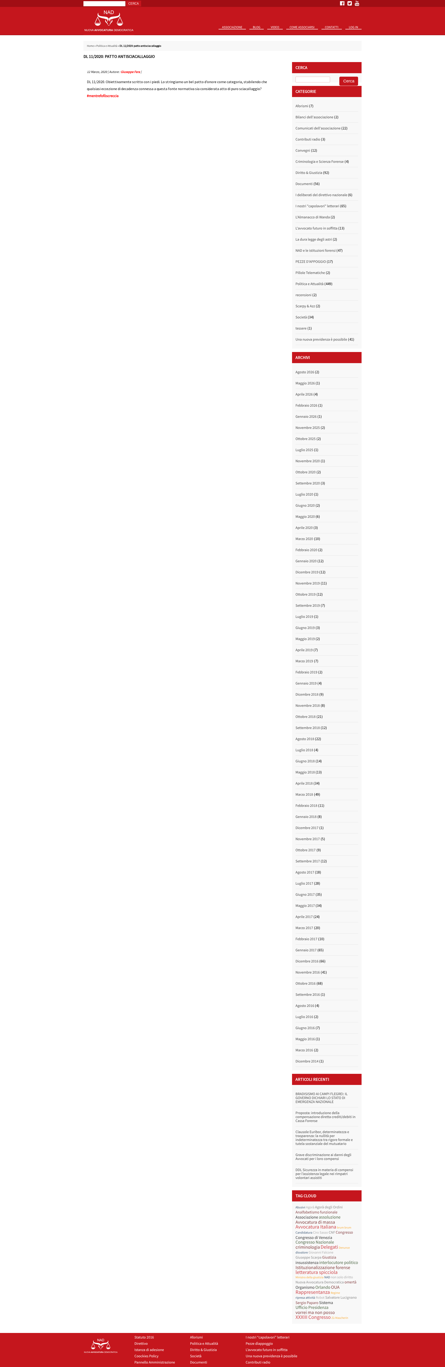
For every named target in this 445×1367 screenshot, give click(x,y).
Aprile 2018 (304, 783)
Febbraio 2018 (306, 805)
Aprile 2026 (304, 394)
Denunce (344, 1248)
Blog (257, 27)
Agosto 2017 (305, 872)
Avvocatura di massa (315, 1222)
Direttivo (141, 1343)
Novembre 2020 (308, 461)
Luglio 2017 (304, 883)
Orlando (322, 1287)
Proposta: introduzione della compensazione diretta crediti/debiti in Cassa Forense (326, 1117)
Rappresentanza (313, 1292)
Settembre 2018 (308, 728)
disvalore (302, 1252)
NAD (327, 1277)
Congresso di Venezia (314, 1237)
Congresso (344, 1232)
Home (90, 46)
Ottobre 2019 (306, 594)
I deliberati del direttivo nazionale (321, 195)
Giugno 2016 (305, 1028)
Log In (353, 27)
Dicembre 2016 (307, 961)
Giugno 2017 (305, 894)
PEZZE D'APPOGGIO (311, 261)
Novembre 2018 (308, 705)
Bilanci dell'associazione (314, 117)
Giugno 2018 (305, 761)
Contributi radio (308, 139)
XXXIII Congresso (313, 1317)
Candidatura (304, 1232)
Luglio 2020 (304, 494)
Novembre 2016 (308, 972)
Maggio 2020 (305, 516)
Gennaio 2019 (306, 683)
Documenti (304, 184)
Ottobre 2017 (306, 850)
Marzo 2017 (304, 928)
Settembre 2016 (308, 994)
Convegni (303, 150)
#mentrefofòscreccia (103, 96)
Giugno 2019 (305, 627)
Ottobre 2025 (306, 439)
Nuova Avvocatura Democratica (320, 1282)
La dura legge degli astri (314, 239)
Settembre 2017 (308, 861)
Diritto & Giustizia (309, 172)
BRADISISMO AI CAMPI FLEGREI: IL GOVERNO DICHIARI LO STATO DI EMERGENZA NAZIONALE (322, 1098)
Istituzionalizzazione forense (323, 1267)
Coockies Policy (146, 1356)
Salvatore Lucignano (341, 1297)
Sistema (326, 1302)
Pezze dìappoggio (259, 1343)
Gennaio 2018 (306, 816)
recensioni (304, 295)
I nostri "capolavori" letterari (317, 206)
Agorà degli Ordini (329, 1207)
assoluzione (329, 1217)
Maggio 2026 (305, 383)
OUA (335, 1287)
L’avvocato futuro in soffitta (267, 1350)
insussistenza (307, 1262)
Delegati (329, 1247)
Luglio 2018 (304, 750)
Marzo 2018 (304, 794)
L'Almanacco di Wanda (313, 217)
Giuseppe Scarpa (308, 1257)
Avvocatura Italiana (316, 1227)
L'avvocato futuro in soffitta (316, 228)
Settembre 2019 (308, 605)
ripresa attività (305, 1297)
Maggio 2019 (305, 639)
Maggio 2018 (305, 772)
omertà (350, 1282)
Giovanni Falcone (320, 1252)
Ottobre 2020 (306, 472)
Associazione (232, 27)
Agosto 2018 (305, 739)
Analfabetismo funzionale (316, 1212)
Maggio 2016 (305, 1039)
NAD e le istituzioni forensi (316, 250)
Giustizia (329, 1257)
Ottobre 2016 (306, 983)
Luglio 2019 (304, 616)
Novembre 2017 (308, 839)
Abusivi (300, 1207)
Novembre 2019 (308, 583)
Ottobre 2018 (306, 716)
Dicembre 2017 (307, 828)
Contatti (331, 27)
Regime (335, 1293)
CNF (332, 1232)
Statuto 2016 (234, 34)
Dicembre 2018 (307, 694)
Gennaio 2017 (306, 950)
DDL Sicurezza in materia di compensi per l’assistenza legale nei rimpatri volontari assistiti (324, 1174)
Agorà (310, 1207)
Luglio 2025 (304, 450)
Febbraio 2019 (306, 672)
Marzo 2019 (304, 661)
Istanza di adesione (149, 1350)
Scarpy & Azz (305, 306)
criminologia (308, 1247)
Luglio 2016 (304, 1017)
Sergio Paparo (307, 1302)
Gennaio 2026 (306, 416)
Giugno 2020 (305, 505)
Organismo (305, 1287)
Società (301, 317)
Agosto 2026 (305, 372)
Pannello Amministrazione (154, 1362)
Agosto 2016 (305, 1005)
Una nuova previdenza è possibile (321, 339)
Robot (320, 1297)
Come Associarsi (302, 27)
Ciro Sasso (320, 1232)
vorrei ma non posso (315, 1312)
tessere (301, 328)
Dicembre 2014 (307, 1061)
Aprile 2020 (304, 527)
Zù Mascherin (339, 1318)
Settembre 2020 (308, 483)
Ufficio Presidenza (312, 1307)
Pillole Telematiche (310, 272)
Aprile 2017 (304, 916)
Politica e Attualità (106, 46)
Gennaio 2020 (306, 561)
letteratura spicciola (317, 1272)
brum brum (344, 1227)
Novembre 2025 (308, 427)
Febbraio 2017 (306, 939)
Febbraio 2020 (306, 550)
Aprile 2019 (304, 650)
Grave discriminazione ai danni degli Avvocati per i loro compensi (323, 1157)
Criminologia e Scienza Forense (320, 161)
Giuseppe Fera (130, 72)
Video (275, 27)
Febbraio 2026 (306, 405)
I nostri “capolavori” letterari (267, 1337)
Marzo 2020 (304, 539)
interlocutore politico (338, 1262)
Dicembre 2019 (307, 572)
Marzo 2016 (304, 1050)
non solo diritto (342, 1277)
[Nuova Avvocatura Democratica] (108, 34)
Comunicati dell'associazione (318, 128)
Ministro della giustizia (310, 1277)
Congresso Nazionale (315, 1242)
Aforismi (302, 106)
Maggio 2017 (305, 905)
